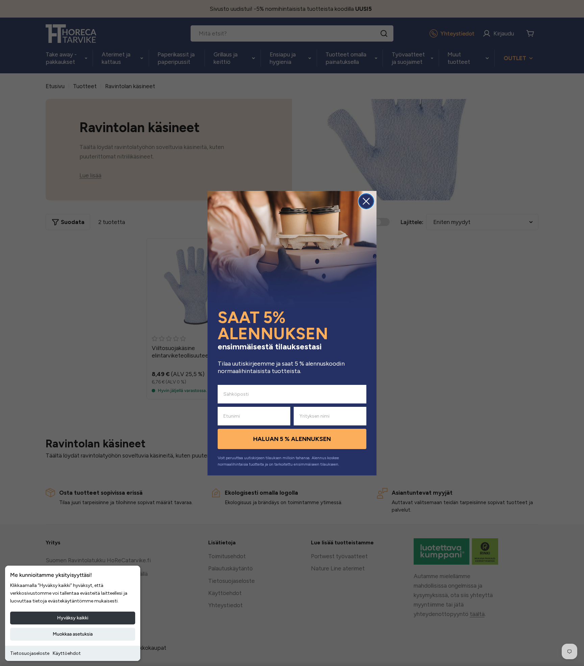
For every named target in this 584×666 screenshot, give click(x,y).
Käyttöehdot (67, 653)
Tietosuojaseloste (29, 653)
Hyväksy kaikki (72, 618)
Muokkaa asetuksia (73, 634)
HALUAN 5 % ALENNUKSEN (292, 439)
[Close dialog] (366, 201)
